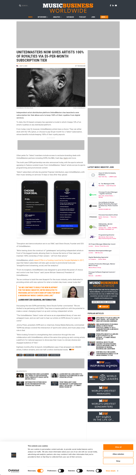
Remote (91, 275)
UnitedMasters (55, 355)
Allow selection (118, 454)
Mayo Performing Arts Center (107, 238)
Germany (105, 217)
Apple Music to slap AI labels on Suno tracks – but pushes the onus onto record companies (107, 319)
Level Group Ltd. (111, 185)
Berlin (100, 217)
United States (30, 355)
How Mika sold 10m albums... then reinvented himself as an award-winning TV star (107, 353)
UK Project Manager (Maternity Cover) (102, 244)
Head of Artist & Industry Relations (107, 174)
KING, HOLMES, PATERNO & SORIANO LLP (108, 228)
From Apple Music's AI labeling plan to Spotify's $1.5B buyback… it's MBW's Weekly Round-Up (107, 336)
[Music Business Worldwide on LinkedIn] (113, 5)
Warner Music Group (95, 267)
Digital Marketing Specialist (98, 257)
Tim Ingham (81, 66)
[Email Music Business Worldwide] (116, 5)
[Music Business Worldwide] (68, 8)
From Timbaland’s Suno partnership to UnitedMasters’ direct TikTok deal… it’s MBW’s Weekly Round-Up (70, 384)
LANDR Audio (113, 176)
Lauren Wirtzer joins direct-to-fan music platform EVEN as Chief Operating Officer (71, 375)
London (91, 246)
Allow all (118, 447)
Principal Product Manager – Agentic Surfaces (108, 193)
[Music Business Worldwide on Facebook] (111, 5)
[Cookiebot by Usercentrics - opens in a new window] (13, 470)
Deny (118, 461)
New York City (103, 176)
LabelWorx (98, 275)
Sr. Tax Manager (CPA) (106, 183)
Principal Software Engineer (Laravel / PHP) (102, 273)
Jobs (93, 17)
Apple (65, 158)
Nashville (101, 185)
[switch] (61, 470)
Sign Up (105, 307)
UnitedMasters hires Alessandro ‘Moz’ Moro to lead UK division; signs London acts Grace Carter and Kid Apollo (37, 376)
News (30, 17)
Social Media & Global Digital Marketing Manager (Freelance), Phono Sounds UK (108, 204)
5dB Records (99, 252)
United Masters (42, 355)
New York (101, 195)
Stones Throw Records (102, 246)
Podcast (82, 17)
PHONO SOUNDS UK (105, 209)
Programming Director (106, 235)
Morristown (102, 237)
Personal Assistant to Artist (108, 215)
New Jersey (109, 237)
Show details (110, 471)
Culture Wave (102, 259)
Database (70, 17)
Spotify (101, 197)
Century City (102, 227)
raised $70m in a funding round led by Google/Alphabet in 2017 (59, 260)
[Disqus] (50, 417)
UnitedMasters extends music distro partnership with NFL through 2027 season (36, 383)
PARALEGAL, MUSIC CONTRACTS (106, 225)
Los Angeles (92, 259)
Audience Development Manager (100, 250)
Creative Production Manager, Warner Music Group (102, 264)
